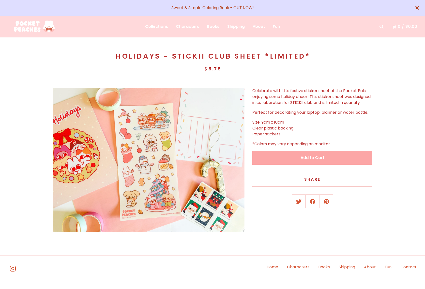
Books (213, 26)
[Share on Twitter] (299, 202)
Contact (408, 267)
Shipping (236, 26)
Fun (276, 26)
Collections (156, 26)
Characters (187, 26)
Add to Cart (312, 158)
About (259, 26)
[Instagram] (13, 269)
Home (272, 267)
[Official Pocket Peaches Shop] (33, 26)
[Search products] (381, 27)
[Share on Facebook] (312, 202)
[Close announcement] (417, 8)
